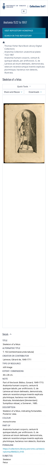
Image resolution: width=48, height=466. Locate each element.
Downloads (34, 92)
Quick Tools (22, 86)
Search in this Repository (18, 35)
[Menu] (24, 11)
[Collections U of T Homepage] (3, 42)
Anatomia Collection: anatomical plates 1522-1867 (22, 53)
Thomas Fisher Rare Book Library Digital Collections (23, 47)
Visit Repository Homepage (19, 30)
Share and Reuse (12, 92)
